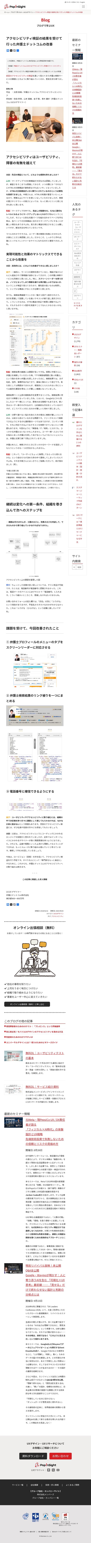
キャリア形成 (77, 264)
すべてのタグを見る (77, 305)
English (82, 2)
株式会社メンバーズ (45, 1494)
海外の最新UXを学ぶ (77, 284)
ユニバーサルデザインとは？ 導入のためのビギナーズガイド (32, 1042)
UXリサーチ (77, 238)
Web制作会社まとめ (77, 255)
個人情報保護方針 (43, 1532)
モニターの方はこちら (72, 2)
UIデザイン (77, 271)
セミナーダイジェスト (77, 246)
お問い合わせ (60, 1456)
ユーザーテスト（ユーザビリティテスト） (77, 227)
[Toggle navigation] (83, 6)
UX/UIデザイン (58, 913)
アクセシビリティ (57, 916)
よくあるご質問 (72, 1484)
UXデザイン (77, 296)
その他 (77, 388)
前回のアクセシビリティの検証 (19, 75)
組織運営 (77, 277)
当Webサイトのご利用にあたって (61, 1532)
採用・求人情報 (52, 1484)
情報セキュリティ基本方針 (27, 1532)
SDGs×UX (78, 379)
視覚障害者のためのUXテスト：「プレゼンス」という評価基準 (33, 1026)
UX (75, 291)
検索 (79, 567)
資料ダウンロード (33, 1456)
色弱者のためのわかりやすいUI (19, 1037)
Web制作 (78, 370)
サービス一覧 (17, 1484)
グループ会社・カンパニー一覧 (45, 1497)
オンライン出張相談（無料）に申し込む (27, 1004)
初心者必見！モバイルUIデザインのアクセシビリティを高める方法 (34, 1031)
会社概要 (34, 1484)
